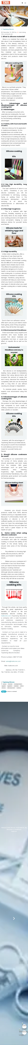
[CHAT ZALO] (24, 1027)
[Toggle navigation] (25, 3)
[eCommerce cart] (22, 2)
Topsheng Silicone (8, 29)
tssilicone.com (6, 616)
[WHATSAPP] (24, 1033)
